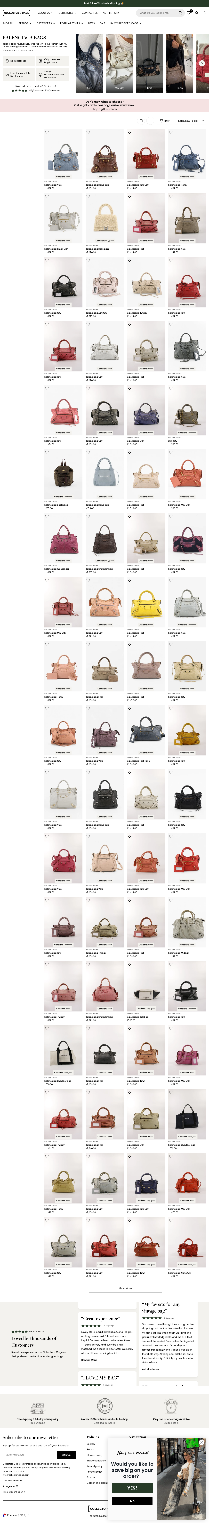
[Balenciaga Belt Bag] (146, 986)
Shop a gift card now (104, 109)
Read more (27, 50)
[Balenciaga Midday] (187, 922)
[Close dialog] (201, 1442)
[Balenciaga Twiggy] (146, 282)
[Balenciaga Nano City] (187, 1242)
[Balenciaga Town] (187, 154)
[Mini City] (187, 410)
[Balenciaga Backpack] (63, 474)
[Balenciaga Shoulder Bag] (105, 538)
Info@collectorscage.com (16, 1475)
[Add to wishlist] (46, 132)
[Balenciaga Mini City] (146, 154)
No (132, 1501)
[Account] (197, 13)
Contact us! (50, 86)
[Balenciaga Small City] (63, 218)
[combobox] (160, 13)
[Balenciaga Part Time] (146, 730)
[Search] (180, 13)
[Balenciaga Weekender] (63, 538)
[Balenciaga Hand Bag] (105, 154)
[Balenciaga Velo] (63, 154)
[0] (189, 13)
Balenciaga (50, 181)
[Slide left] (82, 63)
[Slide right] (202, 63)
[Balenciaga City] (63, 282)
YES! (132, 1488)
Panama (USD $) (16, 1515)
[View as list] (150, 121)
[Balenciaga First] (146, 218)
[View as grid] (141, 121)
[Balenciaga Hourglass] (105, 218)
